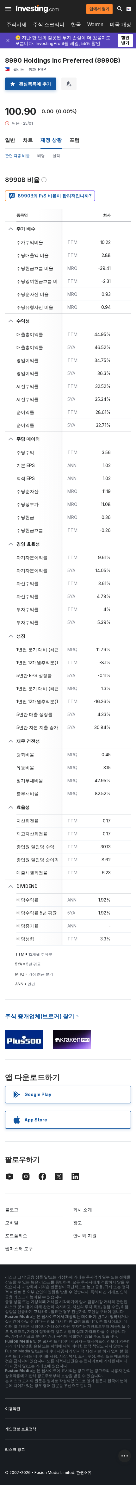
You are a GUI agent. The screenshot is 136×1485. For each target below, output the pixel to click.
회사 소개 (82, 1209)
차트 (28, 140)
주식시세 (16, 24)
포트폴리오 (16, 1235)
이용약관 (12, 1408)
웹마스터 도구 (19, 1248)
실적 (56, 155)
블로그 (11, 1209)
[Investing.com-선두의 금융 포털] (37, 9)
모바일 (11, 1222)
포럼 (75, 140)
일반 (10, 140)
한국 (76, 24)
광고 (77, 1222)
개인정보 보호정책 (20, 1428)
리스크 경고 (15, 1449)
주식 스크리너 (49, 24)
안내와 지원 (84, 1235)
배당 (41, 155)
